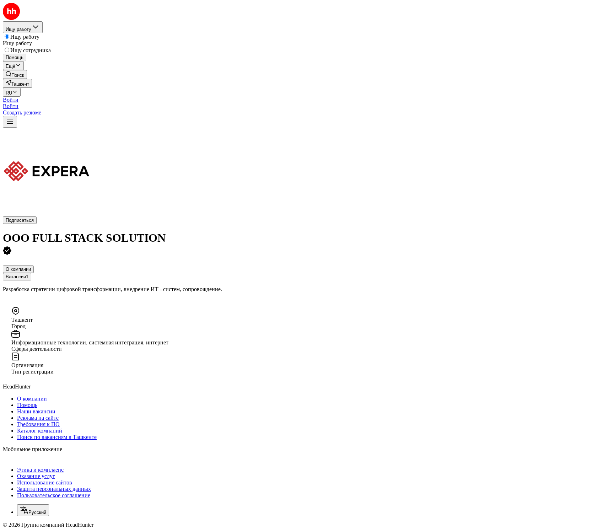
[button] (10, 100)
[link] (15, 74)
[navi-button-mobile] (10, 122)
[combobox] (33, 510)
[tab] (18, 269)
